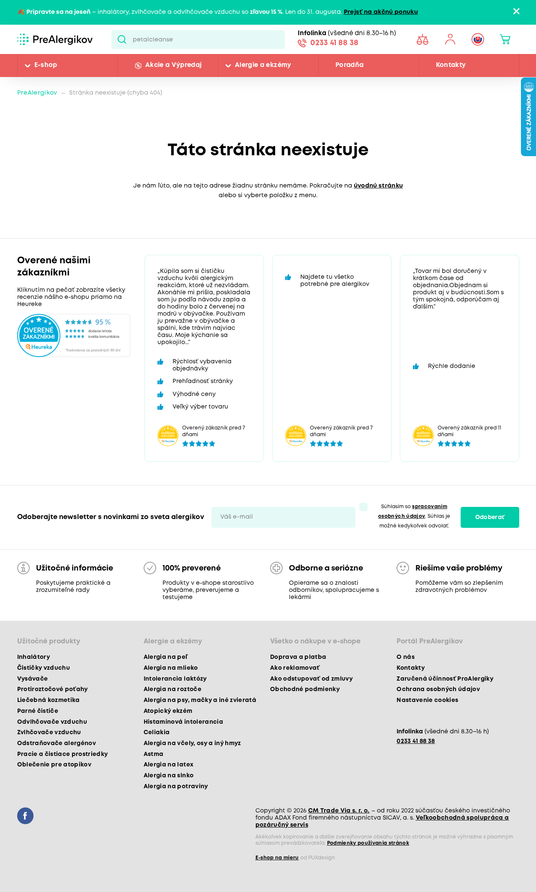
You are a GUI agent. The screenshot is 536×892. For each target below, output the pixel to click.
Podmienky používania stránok (368, 843)
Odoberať (490, 517)
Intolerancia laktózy (175, 678)
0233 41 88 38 (334, 43)
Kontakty (451, 65)
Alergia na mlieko (171, 668)
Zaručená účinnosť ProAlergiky (445, 678)
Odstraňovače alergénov (56, 743)
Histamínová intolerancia (183, 722)
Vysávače (32, 678)
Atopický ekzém (168, 711)
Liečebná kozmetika (48, 700)
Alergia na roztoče (172, 689)
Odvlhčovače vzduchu (52, 722)
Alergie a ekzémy (263, 65)
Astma (154, 754)
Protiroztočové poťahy (52, 689)
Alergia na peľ (166, 657)
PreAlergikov (37, 93)
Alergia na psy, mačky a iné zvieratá (200, 700)
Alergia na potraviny (176, 786)
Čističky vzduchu (43, 668)
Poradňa (349, 65)
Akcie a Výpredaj (173, 65)
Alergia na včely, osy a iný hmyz (192, 743)
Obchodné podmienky (305, 689)
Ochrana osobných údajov (438, 689)
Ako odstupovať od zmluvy (311, 678)
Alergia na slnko (168, 775)
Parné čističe (37, 711)
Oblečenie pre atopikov (54, 764)
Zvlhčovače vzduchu (49, 732)
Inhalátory (33, 657)
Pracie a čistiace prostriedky (62, 754)
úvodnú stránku (378, 186)
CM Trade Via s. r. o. (339, 810)
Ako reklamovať (295, 668)
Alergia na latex (168, 764)
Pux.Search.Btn (122, 39)
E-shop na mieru (277, 858)
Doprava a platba (298, 657)
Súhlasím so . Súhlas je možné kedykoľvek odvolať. (414, 516)
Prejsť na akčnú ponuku (381, 12)
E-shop (45, 65)
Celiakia (157, 732)
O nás (406, 657)
